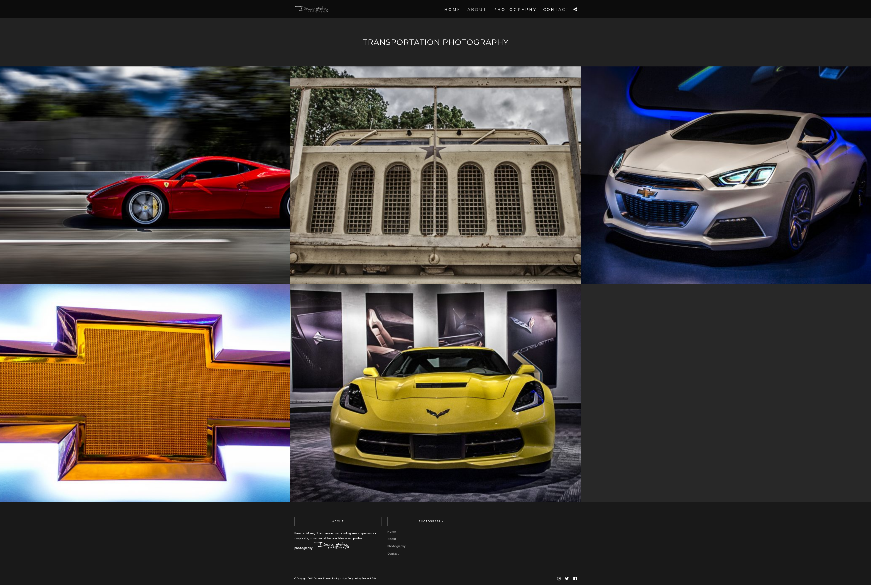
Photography (396, 546)
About (391, 539)
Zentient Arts (369, 579)
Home (391, 531)
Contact (393, 553)
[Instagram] (558, 578)
